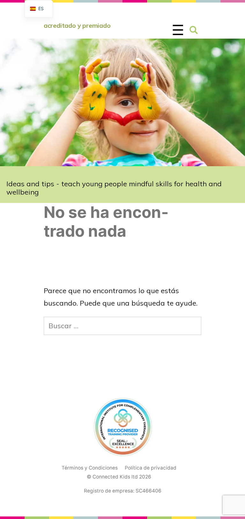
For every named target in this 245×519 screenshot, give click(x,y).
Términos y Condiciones (90, 468)
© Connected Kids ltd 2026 (119, 477)
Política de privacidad (150, 468)
